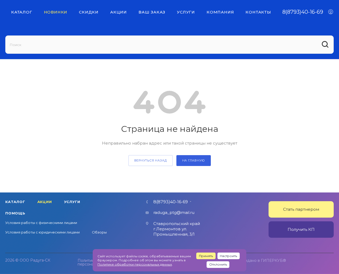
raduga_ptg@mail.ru (173, 212)
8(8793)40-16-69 (302, 12)
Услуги (72, 202)
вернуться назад (150, 160)
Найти (326, 44)
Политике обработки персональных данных (134, 264)
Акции (44, 202)
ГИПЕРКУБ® (273, 260)
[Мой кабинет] (330, 12)
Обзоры (99, 232)
